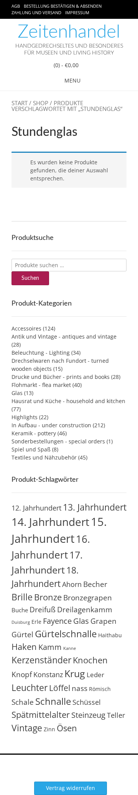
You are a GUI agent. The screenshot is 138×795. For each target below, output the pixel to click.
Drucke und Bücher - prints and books (61, 376)
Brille (22, 597)
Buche (20, 610)
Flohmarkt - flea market (41, 384)
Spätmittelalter (41, 714)
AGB (16, 6)
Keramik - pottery (34, 433)
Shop (40, 103)
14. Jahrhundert (50, 521)
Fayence (57, 620)
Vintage (27, 728)
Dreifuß (43, 610)
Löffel (59, 687)
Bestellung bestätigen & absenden (63, 6)
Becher (95, 584)
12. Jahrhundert (36, 507)
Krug (74, 673)
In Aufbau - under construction (51, 425)
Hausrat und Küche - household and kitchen (68, 401)
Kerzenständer (41, 660)
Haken (24, 646)
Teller (116, 715)
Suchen (30, 278)
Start (20, 103)
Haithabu (110, 635)
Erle (36, 621)
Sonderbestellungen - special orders (58, 441)
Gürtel (22, 635)
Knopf (22, 674)
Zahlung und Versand (36, 12)
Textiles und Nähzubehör (44, 457)
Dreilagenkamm (84, 609)
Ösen (67, 728)
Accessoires (26, 328)
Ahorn (72, 584)
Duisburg (21, 622)
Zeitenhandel (69, 32)
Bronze (48, 597)
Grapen (103, 621)
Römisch (100, 689)
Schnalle (53, 701)
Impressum (77, 12)
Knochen (90, 660)
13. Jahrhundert (95, 507)
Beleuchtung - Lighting (41, 352)
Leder (95, 674)
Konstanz (48, 674)
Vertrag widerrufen (70, 788)
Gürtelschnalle (66, 633)
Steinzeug (88, 714)
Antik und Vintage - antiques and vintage (64, 336)
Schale (23, 702)
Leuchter (30, 687)
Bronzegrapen (87, 598)
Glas (17, 393)
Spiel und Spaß (31, 449)
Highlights (25, 417)
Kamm (50, 647)
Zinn (49, 729)
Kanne (69, 648)
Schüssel (86, 702)
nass (79, 688)
